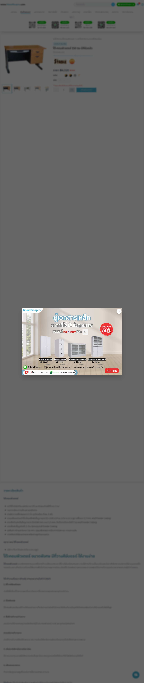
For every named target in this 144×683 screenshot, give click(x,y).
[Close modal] (119, 311)
